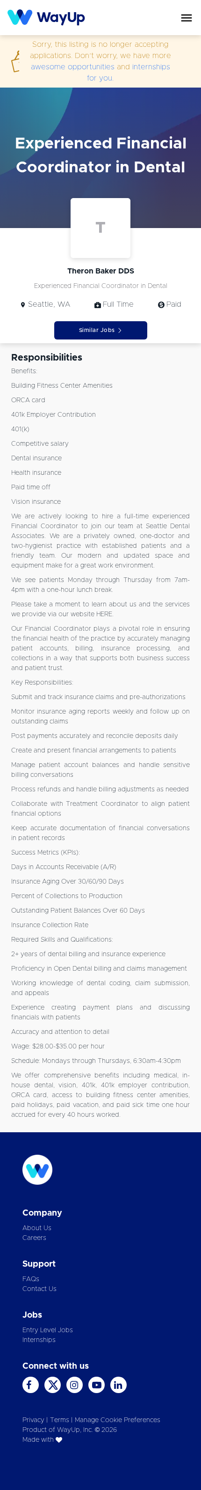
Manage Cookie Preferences (117, 1420)
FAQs (30, 1279)
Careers (34, 1238)
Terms (59, 1420)
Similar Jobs (97, 330)
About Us (36, 1228)
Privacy (33, 1420)
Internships (39, 1340)
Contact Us (39, 1289)
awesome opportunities (73, 67)
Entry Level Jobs (47, 1330)
